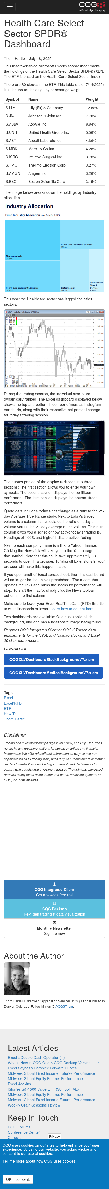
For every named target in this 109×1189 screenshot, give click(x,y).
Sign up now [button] (54, 930)
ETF (7, 708)
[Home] (92, 7)
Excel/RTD (13, 703)
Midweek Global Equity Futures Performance (45, 1078)
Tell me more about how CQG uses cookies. (39, 1161)
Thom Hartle (14, 719)
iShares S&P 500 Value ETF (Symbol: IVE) (43, 1089)
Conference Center (24, 1132)
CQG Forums (19, 1127)
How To (10, 713)
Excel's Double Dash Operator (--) (36, 1057)
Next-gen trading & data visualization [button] (54, 911)
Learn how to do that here (72, 608)
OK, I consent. (18, 1179)
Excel (8, 697)
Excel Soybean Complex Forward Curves (42, 1068)
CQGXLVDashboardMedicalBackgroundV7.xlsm (53, 673)
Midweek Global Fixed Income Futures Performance (51, 1073)
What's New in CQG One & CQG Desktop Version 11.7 (53, 1062)
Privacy (54, 1136)
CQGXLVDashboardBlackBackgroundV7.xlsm (51, 659)
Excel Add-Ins (19, 1083)
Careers (14, 1137)
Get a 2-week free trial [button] (54, 892)
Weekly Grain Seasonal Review (34, 1105)
